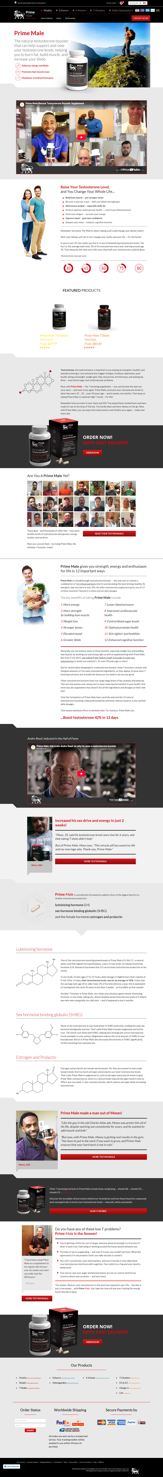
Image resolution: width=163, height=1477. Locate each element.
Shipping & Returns (46, 1462)
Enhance (63, 10)
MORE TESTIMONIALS (103, 1157)
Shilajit (28, 1382)
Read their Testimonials (109, 533)
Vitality (48, 10)
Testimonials (70, 18)
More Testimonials (95, 861)
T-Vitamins (99, 10)
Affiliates (101, 1462)
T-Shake (29, 1388)
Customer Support (32, 1462)
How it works (98, 1211)
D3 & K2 (129, 1382)
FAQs (58, 18)
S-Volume (81, 10)
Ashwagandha (66, 1382)
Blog (95, 1462)
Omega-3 (130, 1388)
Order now (90, 1473)
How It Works (47, 18)
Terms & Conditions (85, 1462)
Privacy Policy (73, 1462)
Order (140, 18)
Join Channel (12, 1466)
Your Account (21, 1462)
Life (124, 1393)
